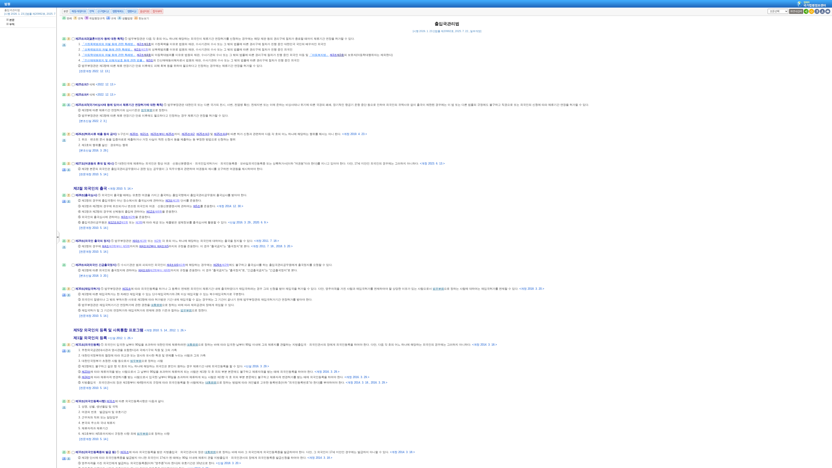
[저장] (822, 11)
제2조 (140, 44)
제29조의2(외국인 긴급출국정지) (96, 264)
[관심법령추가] (811, 11)
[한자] (816, 11)
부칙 (12, 24)
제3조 (333, 55)
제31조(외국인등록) (88, 344)
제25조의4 (82, 94)
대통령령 (156, 305)
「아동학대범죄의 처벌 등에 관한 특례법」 (109, 55)
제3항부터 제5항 (119, 246)
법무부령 (146, 110)
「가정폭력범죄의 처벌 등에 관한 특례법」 (109, 44)
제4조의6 (172, 264)
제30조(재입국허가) (88, 288)
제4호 (147, 55)
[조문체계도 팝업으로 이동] (64, 40)
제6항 (158, 211)
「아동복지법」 (319, 55)
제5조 (196, 206)
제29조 (217, 264)
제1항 (144, 49)
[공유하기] (806, 11)
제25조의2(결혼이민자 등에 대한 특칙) (100, 38)
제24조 (86, 377)
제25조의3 (82, 84)
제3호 (340, 55)
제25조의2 (188, 134)
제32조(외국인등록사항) (90, 401)
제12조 (150, 211)
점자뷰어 (157, 11)
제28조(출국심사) (86, 195)
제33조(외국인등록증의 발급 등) (96, 452)
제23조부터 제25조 (162, 134)
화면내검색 (796, 11)
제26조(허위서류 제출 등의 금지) (96, 134)
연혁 (91, 11)
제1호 (147, 44)
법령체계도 (118, 11)
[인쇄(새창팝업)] (827, 11)
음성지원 (144, 11)
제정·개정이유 (79, 11)
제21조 (144, 134)
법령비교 (131, 11)
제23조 (86, 371)
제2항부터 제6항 (160, 270)
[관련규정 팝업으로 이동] (64, 171)
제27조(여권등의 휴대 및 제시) (95, 163)
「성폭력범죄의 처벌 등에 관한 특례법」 (107, 49)
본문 (12, 19)
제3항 (139, 222)
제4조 (136, 240)
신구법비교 (103, 11)
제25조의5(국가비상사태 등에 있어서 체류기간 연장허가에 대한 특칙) (119, 104)
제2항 (131, 217)
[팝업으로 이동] (64, 46)
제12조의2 (114, 222)
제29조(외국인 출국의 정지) (93, 240)
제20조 (134, 134)
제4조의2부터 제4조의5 (154, 246)
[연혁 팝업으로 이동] (68, 40)
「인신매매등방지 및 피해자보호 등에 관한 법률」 (113, 60)
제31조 (126, 288)
